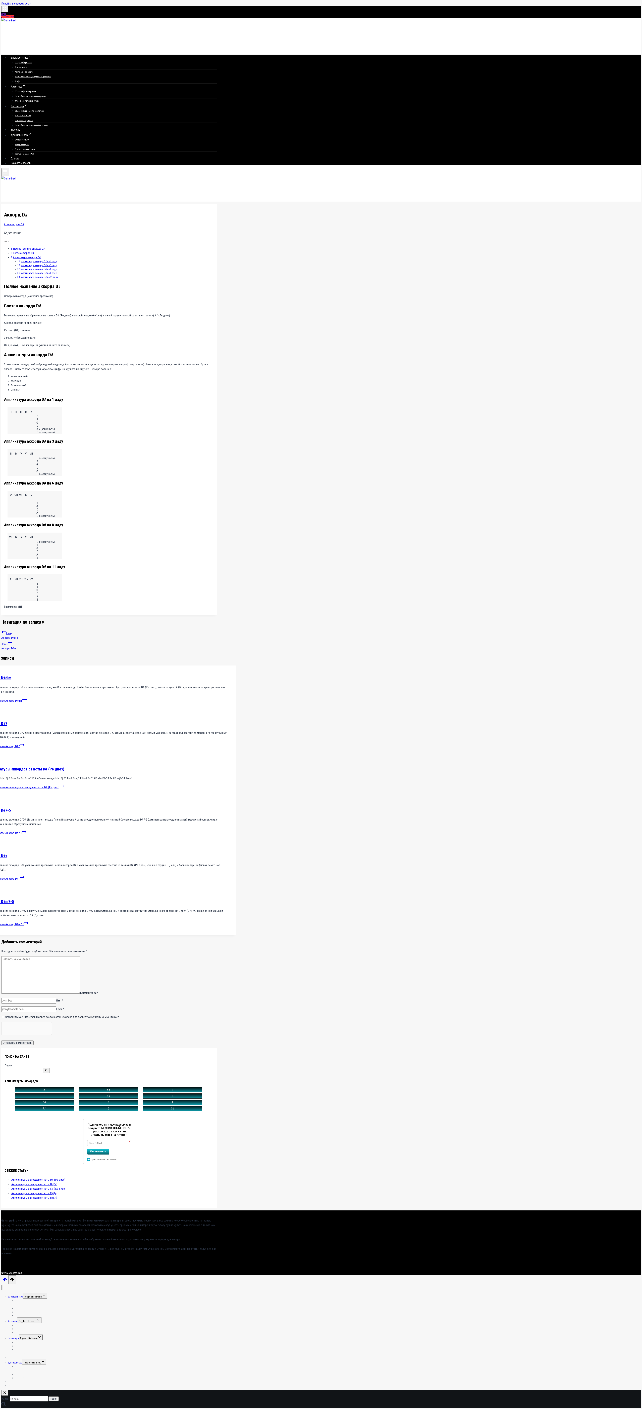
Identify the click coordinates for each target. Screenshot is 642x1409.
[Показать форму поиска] (4, 9)
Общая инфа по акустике (25, 91)
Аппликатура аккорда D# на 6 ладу (39, 269)
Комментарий (89, 992)
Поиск (8, 1065)
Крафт (17, 81)
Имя (59, 1000)
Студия (15, 158)
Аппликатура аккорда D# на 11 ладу (39, 277)
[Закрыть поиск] (4, 1393)
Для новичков (15, 1362)
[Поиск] (46, 1070)
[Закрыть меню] (2, 1287)
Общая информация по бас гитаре (29, 111)
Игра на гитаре (21, 67)
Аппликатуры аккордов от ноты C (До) (34, 1193)
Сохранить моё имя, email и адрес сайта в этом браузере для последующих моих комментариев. (62, 1017)
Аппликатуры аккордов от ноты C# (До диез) (38, 1188)
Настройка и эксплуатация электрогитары (33, 77)
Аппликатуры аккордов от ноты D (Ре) (34, 1184)
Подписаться (98, 1151)
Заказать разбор (21, 163)
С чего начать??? (22, 140)
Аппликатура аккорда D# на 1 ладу (39, 261)
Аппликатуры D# (14, 224)
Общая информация (23, 62)
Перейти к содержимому (16, 3)
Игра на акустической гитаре (27, 101)
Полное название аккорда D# (29, 248)
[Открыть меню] (5, 172)
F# (44, 1108)
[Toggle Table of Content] (6, 241)
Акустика (12, 1321)
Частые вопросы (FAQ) (24, 154)
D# (44, 1102)
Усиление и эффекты (24, 72)
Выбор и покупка (22, 144)
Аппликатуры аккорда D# (27, 257)
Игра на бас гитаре (23, 116)
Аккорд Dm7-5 (9, 635)
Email (60, 1009)
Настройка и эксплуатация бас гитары (31, 125)
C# (108, 1096)
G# (172, 1108)
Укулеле (15, 129)
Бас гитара (13, 1338)
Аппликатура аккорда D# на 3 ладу (39, 265)
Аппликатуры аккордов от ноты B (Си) (34, 1197)
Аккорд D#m (8, 646)
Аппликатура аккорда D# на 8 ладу (39, 273)
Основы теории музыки (25, 149)
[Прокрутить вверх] (4, 1280)
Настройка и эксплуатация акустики (30, 96)
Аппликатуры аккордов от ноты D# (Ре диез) (38, 1179)
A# (108, 1090)
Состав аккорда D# (23, 253)
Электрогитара (15, 1296)
